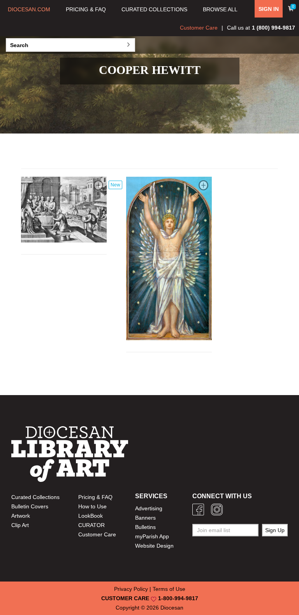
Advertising (148, 508)
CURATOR (91, 525)
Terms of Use (169, 589)
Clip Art (20, 525)
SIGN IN (269, 9)
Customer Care (199, 28)
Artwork (20, 516)
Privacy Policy (131, 589)
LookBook (90, 516)
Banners (145, 518)
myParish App (152, 536)
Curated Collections (35, 497)
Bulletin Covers (29, 506)
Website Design (154, 546)
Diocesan (171, 607)
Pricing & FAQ (95, 497)
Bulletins (145, 527)
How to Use (92, 506)
